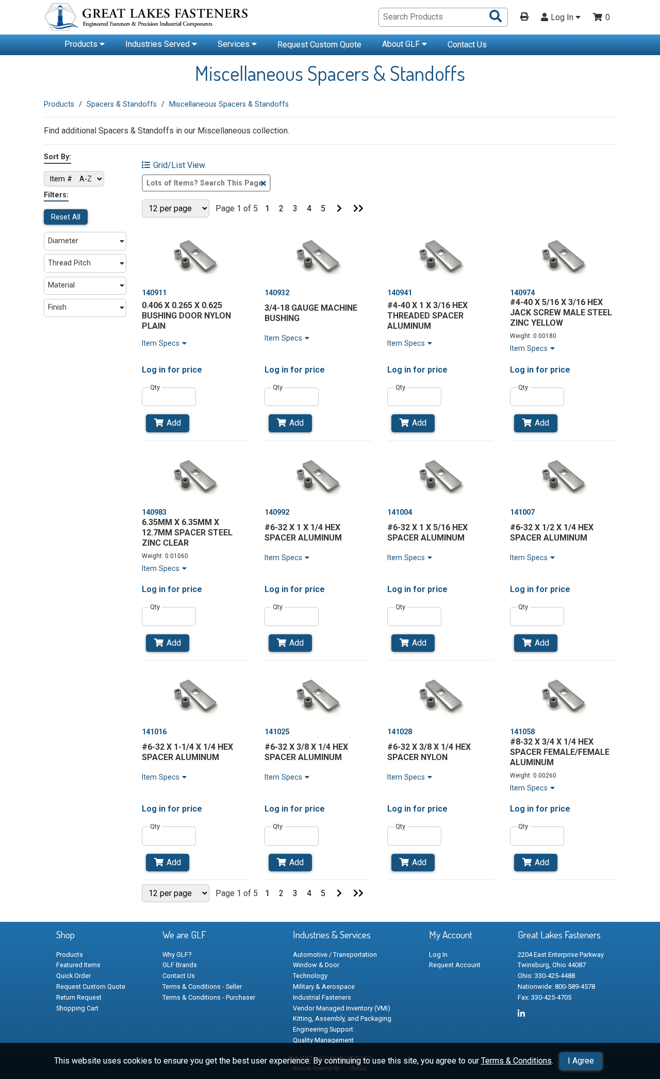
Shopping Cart (77, 1008)
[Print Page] (524, 17)
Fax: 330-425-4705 (544, 997)
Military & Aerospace (324, 986)
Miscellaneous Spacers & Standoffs (229, 104)
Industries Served (158, 44)
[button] (85, 241)
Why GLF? (176, 954)
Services (235, 44)
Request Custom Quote (319, 44)
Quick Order (73, 976)
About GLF (402, 44)
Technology (310, 976)
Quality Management (323, 1040)
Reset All (65, 217)
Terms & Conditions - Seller (202, 986)
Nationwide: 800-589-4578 (556, 986)
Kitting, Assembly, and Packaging (342, 1018)
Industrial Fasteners (322, 997)
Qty (155, 387)
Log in (154, 370)
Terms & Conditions (516, 1061)
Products (82, 44)
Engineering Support (323, 1029)
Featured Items (78, 965)
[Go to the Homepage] (147, 19)
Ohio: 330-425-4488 (546, 976)
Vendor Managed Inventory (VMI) (341, 1008)
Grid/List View (179, 165)
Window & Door (316, 965)
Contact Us (467, 44)
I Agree (581, 1061)
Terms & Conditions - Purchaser (208, 997)
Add (174, 423)
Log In (563, 17)
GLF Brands (179, 965)
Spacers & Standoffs (122, 104)
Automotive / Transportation (335, 954)
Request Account (455, 965)
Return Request (79, 997)
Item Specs (160, 343)
